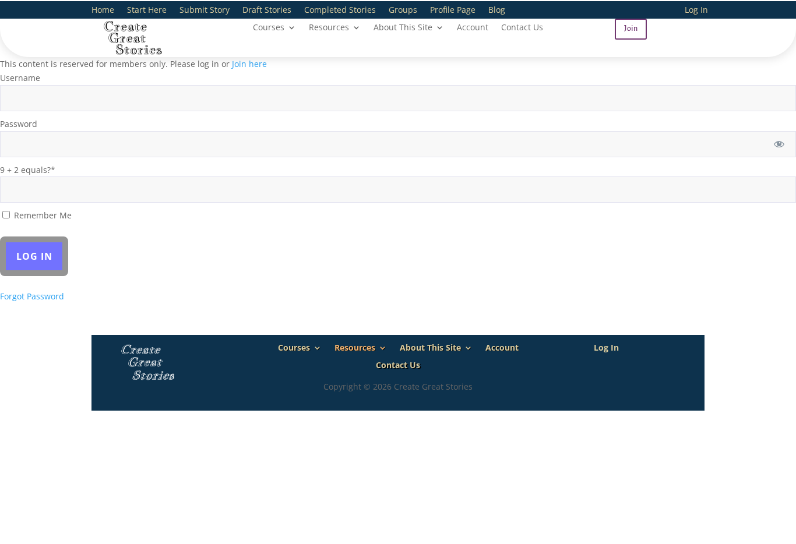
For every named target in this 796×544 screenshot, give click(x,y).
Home (102, 10)
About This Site (403, 28)
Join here (249, 63)
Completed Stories (340, 10)
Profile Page (453, 10)
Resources (329, 28)
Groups (403, 10)
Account (472, 28)
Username (20, 77)
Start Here (147, 10)
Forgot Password (32, 296)
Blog (496, 10)
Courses (268, 28)
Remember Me (42, 215)
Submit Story (204, 10)
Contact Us (522, 28)
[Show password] (779, 144)
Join (630, 28)
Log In (696, 10)
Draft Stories (266, 10)
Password (18, 123)
